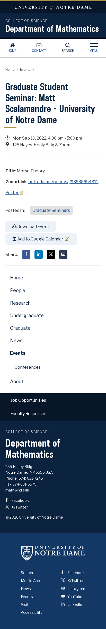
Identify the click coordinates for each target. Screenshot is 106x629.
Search (68, 51)
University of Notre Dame (53, 7)
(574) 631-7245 (30, 478)
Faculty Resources (28, 413)
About (16, 381)
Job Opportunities (28, 400)
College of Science (26, 432)
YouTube (74, 596)
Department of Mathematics (52, 28)
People (17, 290)
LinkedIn (74, 604)
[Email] (63, 254)
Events (25, 69)
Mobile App (30, 580)
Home (12, 51)
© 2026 (12, 517)
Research (20, 303)
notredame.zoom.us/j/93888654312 (63, 181)
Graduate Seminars (51, 210)
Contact (39, 51)
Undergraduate (27, 315)
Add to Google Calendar (39, 239)
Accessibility (31, 612)
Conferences (28, 367)
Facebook (20, 500)
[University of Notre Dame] (53, 553)
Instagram (76, 588)
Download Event (32, 226)
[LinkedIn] (38, 254)
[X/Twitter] (51, 254)
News (16, 340)
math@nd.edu (17, 490)
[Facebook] (26, 254)
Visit (25, 604)
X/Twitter (19, 507)
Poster (12, 192)
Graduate (20, 328)
